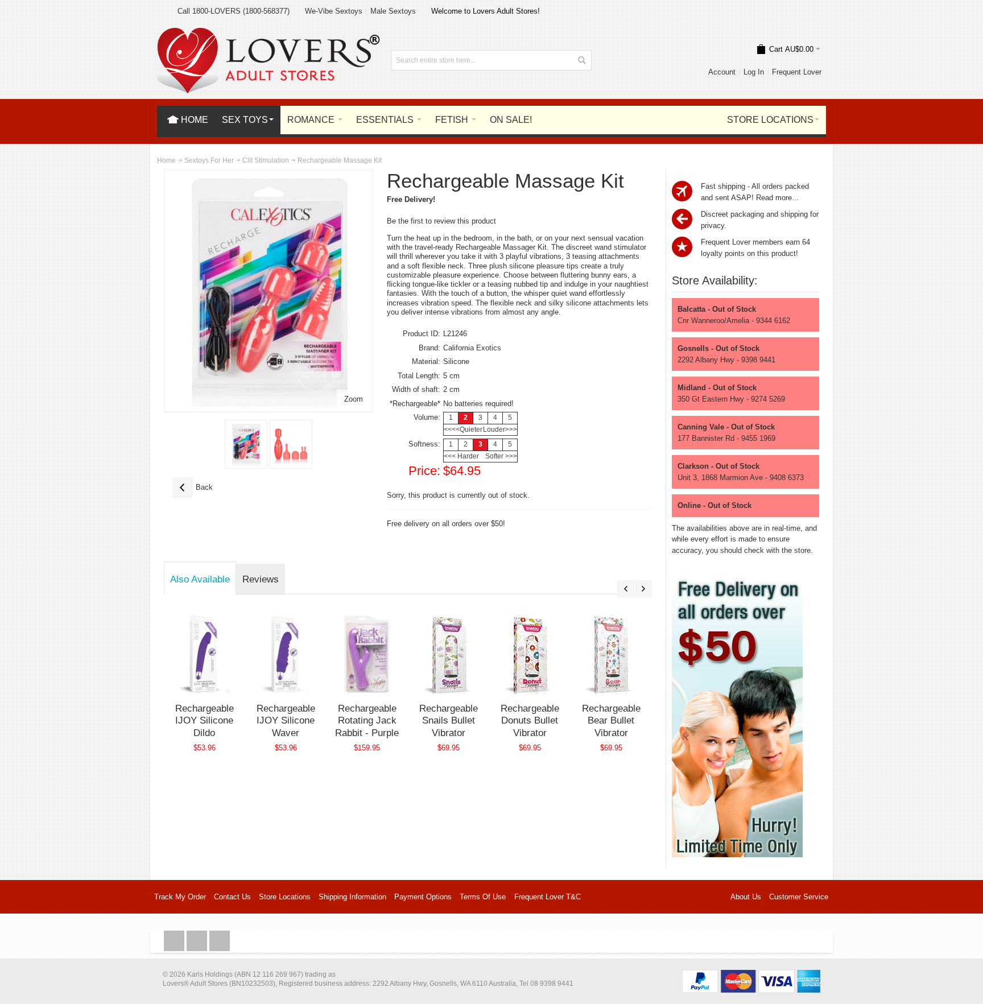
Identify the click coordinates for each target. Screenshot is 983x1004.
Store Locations (285, 897)
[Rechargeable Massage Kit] (246, 444)
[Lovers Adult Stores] (268, 33)
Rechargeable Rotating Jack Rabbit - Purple (367, 720)
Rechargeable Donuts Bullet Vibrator (530, 720)
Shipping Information (352, 897)
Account (722, 72)
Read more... (777, 197)
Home (166, 160)
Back (192, 487)
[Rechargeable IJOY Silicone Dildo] (204, 654)
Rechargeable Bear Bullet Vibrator (611, 720)
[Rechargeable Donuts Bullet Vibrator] (530, 654)
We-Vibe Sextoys (333, 11)
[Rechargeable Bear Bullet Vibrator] (611, 654)
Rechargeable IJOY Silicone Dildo (204, 720)
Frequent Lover (796, 72)
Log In (754, 72)
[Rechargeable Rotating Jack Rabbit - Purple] (367, 654)
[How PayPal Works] (751, 975)
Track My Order (180, 897)
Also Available (200, 579)
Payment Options (423, 897)
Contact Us (232, 897)
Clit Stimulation (265, 160)
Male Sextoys (393, 11)
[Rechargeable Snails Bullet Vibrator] (449, 654)
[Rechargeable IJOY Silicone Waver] (286, 654)
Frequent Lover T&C (547, 897)
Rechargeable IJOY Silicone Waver (286, 720)
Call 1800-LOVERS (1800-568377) (233, 11)
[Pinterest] (219, 941)
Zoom (353, 399)
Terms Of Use (483, 897)
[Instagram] (198, 941)
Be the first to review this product (441, 221)
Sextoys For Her (209, 160)
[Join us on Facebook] (175, 941)
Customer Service (798, 897)
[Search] (581, 60)
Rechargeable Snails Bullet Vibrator (448, 720)
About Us (745, 897)
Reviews (260, 579)
